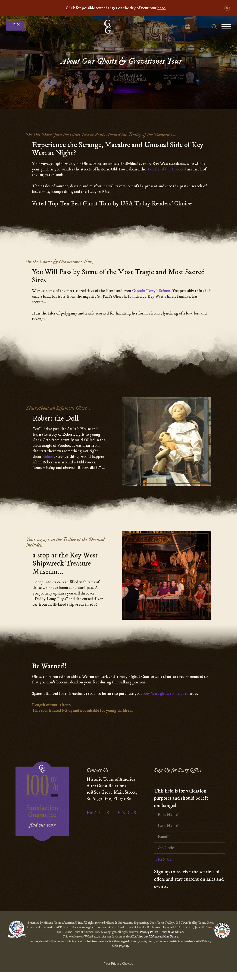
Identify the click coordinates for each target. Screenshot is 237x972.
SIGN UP (164, 859)
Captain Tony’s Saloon (151, 290)
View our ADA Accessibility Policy (157, 936)
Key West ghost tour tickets (166, 693)
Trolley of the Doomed (166, 169)
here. (161, 8)
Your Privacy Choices (118, 963)
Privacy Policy (149, 932)
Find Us (126, 813)
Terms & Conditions (172, 932)
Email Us (98, 813)
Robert (48, 456)
